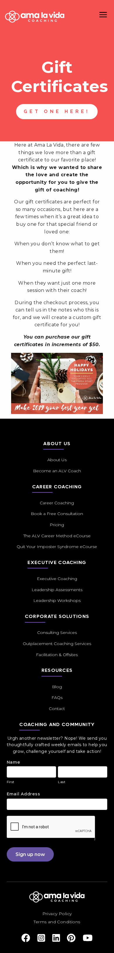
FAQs (57, 697)
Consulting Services (57, 632)
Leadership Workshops (57, 600)
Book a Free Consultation (57, 513)
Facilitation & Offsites (57, 654)
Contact (57, 708)
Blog (57, 686)
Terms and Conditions (57, 921)
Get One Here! (57, 111)
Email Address (23, 794)
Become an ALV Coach (57, 470)
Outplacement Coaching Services (57, 643)
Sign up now (30, 854)
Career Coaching (57, 502)
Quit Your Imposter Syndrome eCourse (57, 546)
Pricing (57, 524)
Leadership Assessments (57, 589)
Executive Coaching (57, 578)
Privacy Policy (57, 913)
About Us (57, 459)
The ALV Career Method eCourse (57, 535)
